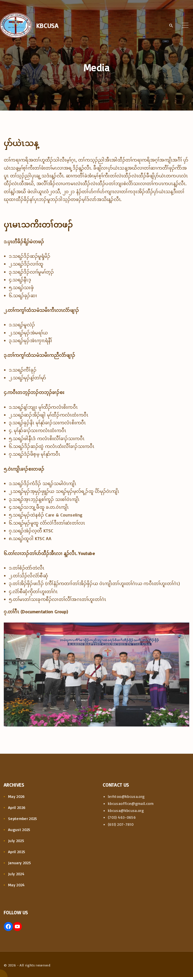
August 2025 (19, 829)
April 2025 (16, 851)
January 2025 (19, 862)
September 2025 (22, 818)
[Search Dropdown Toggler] (171, 25)
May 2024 (16, 884)
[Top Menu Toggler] (185, 25)
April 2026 (17, 807)
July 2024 (16, 873)
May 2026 (16, 796)
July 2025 (16, 840)
